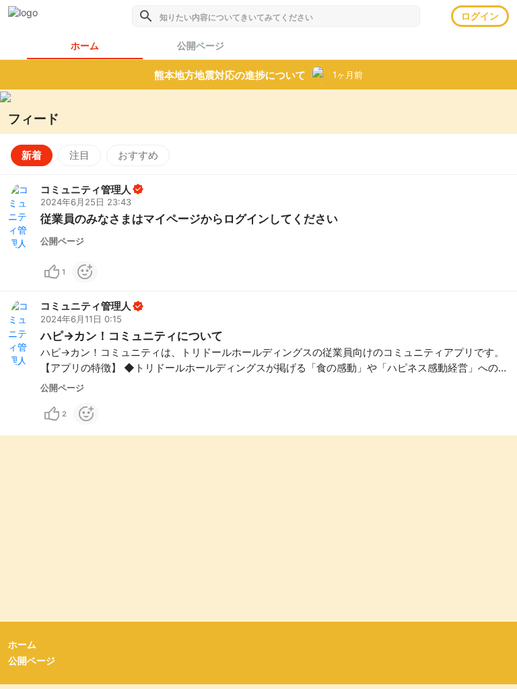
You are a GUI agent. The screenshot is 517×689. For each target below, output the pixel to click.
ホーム (22, 644)
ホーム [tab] (85, 45)
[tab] (200, 45)
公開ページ (31, 660)
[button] (258, 233)
